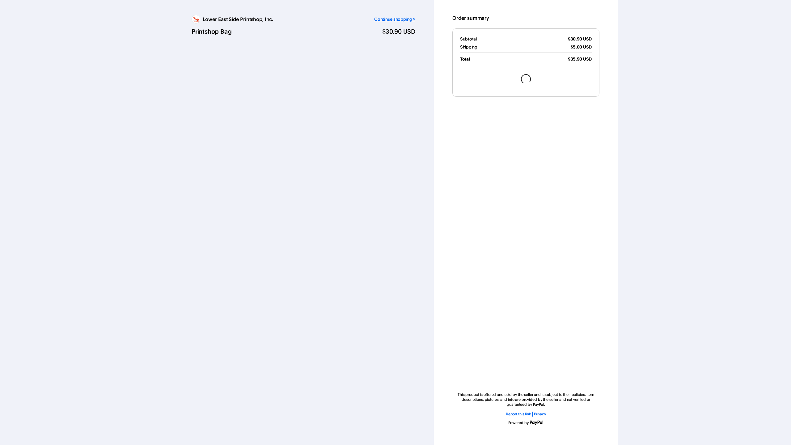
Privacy (540, 414)
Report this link (518, 414)
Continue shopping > (394, 19)
